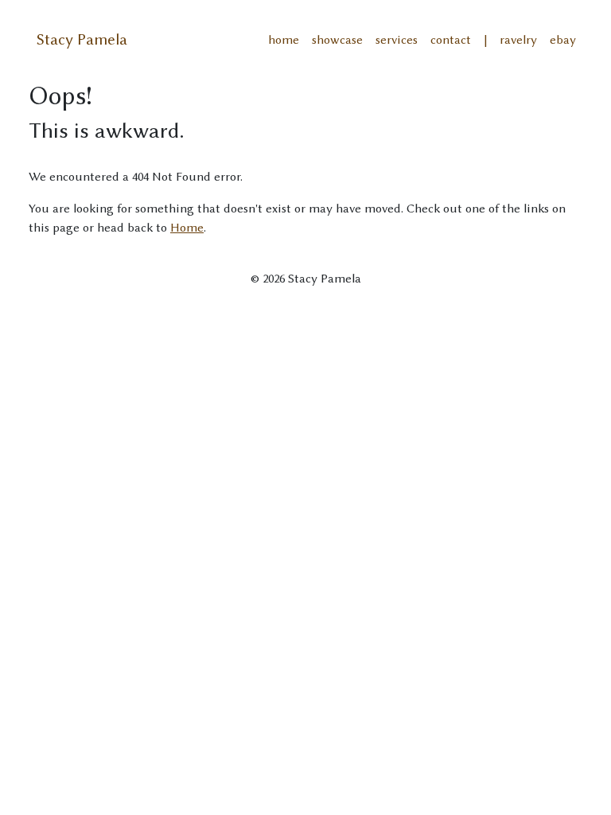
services (397, 40)
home (283, 40)
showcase (337, 40)
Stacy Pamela (82, 39)
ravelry (518, 40)
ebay (563, 40)
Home (187, 227)
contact (450, 40)
